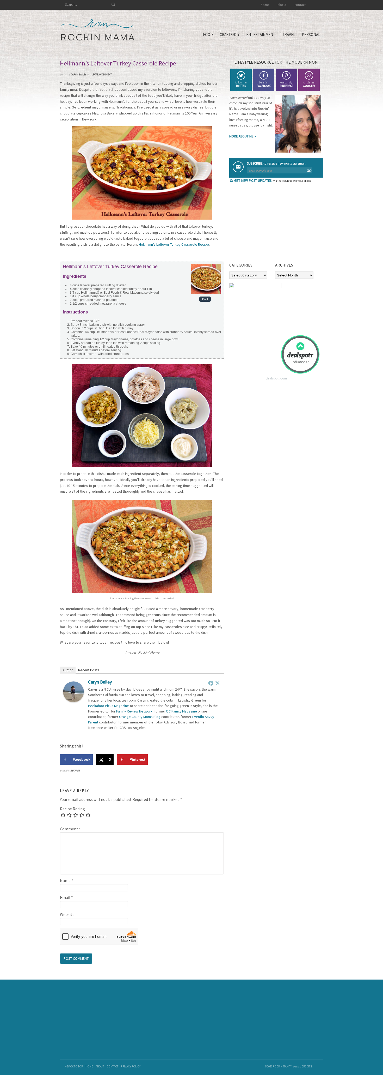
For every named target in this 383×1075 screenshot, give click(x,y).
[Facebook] (211, 683)
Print (205, 299)
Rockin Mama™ (97, 30)
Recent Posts (88, 670)
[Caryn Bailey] (73, 700)
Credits (306, 1066)
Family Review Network (134, 711)
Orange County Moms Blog (139, 716)
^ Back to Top (74, 1066)
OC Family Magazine (181, 711)
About (100, 1066)
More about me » (242, 136)
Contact (112, 1066)
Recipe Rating (72, 808)
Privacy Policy (130, 1066)
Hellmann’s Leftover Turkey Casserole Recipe (174, 244)
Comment (70, 828)
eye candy (286, 84)
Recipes (75, 770)
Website (67, 914)
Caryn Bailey (100, 682)
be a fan (263, 84)
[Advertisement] (268, 224)
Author (68, 670)
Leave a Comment (101, 74)
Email (66, 897)
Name (66, 880)
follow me (240, 84)
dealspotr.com (276, 378)
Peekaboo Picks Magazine (108, 705)
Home (89, 1066)
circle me (309, 84)
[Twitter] (217, 683)
